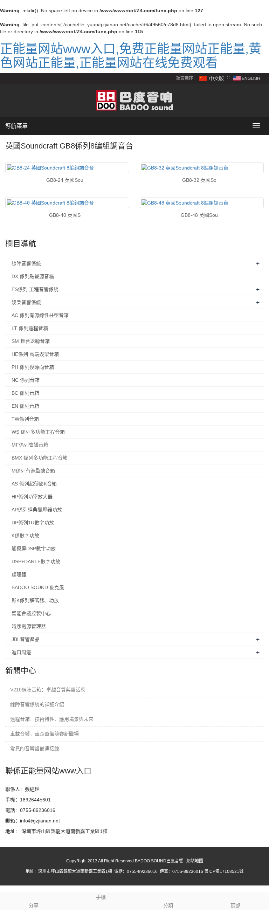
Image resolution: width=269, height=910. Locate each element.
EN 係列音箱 (25, 406)
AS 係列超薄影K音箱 (34, 484)
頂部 (235, 905)
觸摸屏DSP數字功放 (34, 548)
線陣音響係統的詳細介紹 (37, 704)
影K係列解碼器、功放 (35, 600)
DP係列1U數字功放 (33, 522)
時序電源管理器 (29, 626)
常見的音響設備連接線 (34, 748)
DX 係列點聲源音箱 (33, 276)
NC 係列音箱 (26, 380)
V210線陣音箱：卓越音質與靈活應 (47, 689)
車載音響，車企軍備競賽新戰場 (44, 734)
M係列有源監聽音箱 (33, 471)
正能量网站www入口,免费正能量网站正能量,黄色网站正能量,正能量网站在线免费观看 (130, 56)
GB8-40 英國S (65, 215)
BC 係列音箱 (25, 393)
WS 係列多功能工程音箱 (38, 432)
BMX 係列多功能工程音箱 (40, 458)
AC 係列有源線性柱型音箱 (40, 315)
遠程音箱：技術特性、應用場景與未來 (52, 719)
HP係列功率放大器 (32, 496)
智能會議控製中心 (31, 613)
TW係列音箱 (25, 419)
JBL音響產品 (26, 639)
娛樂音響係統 (26, 302)
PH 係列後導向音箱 (33, 367)
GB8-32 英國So (199, 180)
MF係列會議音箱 (30, 445)
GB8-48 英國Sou (199, 215)
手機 (101, 897)
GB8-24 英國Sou (64, 180)
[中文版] (212, 78)
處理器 (19, 574)
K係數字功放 (25, 535)
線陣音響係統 (26, 263)
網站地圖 (194, 861)
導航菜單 (16, 126)
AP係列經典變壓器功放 (37, 509)
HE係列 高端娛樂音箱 (35, 354)
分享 (34, 905)
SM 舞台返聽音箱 (31, 341)
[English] (246, 78)
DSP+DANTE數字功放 (36, 561)
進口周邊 (21, 652)
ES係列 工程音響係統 (35, 289)
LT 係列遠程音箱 (30, 328)
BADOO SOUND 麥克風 (38, 587)
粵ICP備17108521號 (223, 871)
